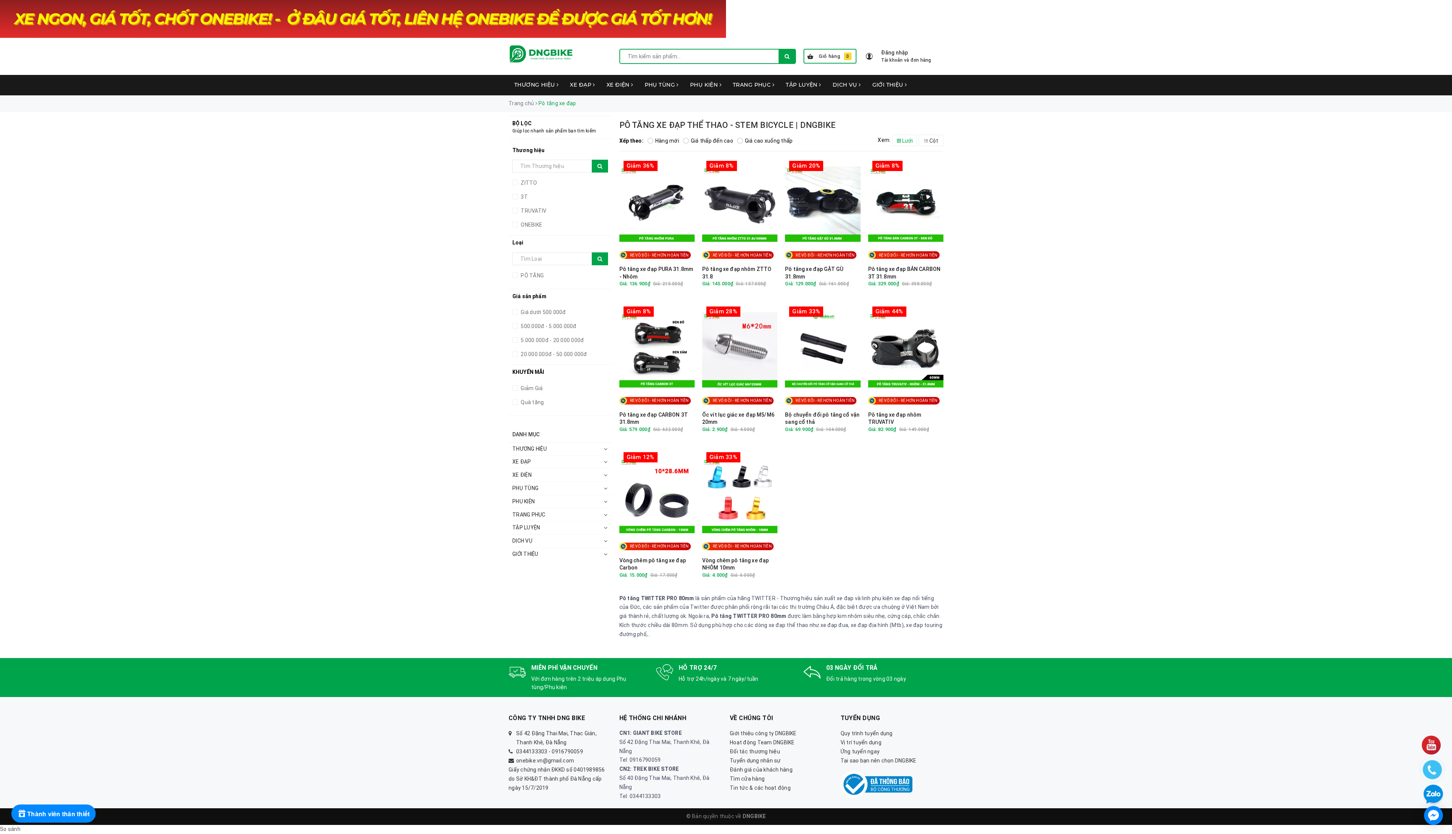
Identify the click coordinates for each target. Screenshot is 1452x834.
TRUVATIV (533, 211)
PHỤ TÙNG (661, 84)
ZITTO (528, 183)
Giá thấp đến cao (712, 141)
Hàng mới (667, 141)
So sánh (10, 829)
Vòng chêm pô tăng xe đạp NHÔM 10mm (735, 564)
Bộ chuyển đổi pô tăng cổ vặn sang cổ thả (822, 418)
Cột (933, 141)
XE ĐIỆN (619, 84)
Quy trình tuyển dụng (867, 733)
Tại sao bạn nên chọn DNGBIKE (879, 761)
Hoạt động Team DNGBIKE (762, 742)
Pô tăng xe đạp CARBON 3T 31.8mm (653, 418)
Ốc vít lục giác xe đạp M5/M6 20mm (738, 418)
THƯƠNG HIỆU (535, 84)
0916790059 (567, 751)
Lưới (907, 141)
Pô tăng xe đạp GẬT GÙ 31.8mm (814, 273)
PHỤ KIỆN (705, 84)
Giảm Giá (531, 388)
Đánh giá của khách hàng (761, 770)
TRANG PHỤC (753, 84)
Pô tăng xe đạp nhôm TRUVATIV (894, 418)
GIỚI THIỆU (888, 84)
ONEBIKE (531, 225)
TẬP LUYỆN (802, 84)
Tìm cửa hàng (747, 779)
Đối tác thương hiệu (755, 751)
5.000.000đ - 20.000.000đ (552, 340)
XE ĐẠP (581, 84)
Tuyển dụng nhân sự (755, 761)
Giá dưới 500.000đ (543, 312)
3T (524, 197)
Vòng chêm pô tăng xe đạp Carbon (652, 564)
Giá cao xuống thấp (769, 141)
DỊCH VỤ (846, 84)
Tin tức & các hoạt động (760, 788)
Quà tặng (532, 402)
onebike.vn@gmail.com (545, 761)
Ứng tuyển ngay (860, 751)
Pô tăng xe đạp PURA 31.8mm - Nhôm (656, 273)
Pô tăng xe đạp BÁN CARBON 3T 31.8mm (904, 273)
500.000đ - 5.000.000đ (548, 326)
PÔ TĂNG (532, 275)
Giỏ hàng (834, 56)
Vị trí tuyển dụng (861, 742)
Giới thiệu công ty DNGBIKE (763, 733)
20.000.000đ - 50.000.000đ (553, 354)
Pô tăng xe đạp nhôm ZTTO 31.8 (736, 273)
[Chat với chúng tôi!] (1433, 815)
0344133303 (532, 751)
